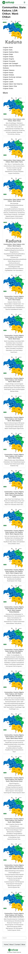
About (11, 944)
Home (6, 944)
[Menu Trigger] (24, 2)
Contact (17, 944)
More (23, 944)
